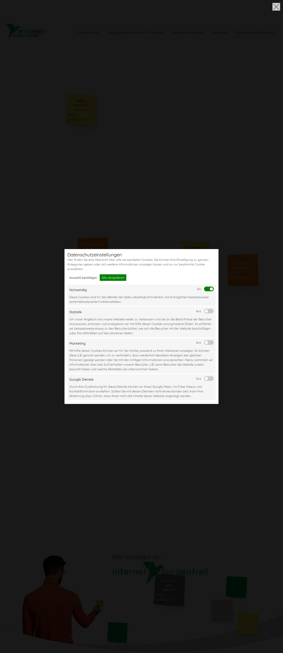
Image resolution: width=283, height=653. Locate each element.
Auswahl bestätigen (83, 277)
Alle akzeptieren (113, 277)
